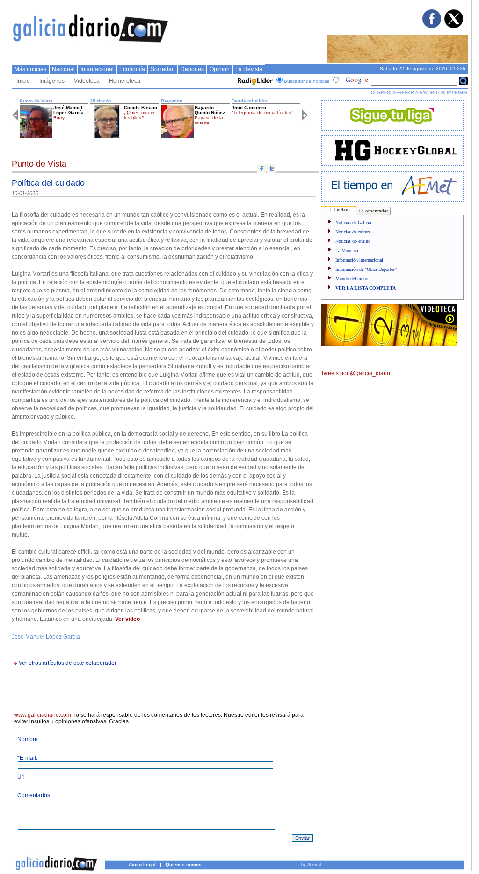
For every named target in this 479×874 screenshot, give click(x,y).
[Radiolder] (254, 81)
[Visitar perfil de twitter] (453, 26)
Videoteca (87, 81)
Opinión (220, 69)
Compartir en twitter (271, 168)
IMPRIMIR (457, 92)
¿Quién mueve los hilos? (140, 115)
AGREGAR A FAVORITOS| (418, 92)
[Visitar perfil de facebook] (431, 26)
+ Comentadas (373, 210)
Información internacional (359, 259)
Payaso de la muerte (209, 120)
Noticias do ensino (352, 241)
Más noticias (30, 69)
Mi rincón (100, 100)
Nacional (63, 69)
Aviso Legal (142, 864)
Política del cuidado (48, 183)
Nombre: (28, 739)
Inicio (23, 81)
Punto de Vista (36, 100)
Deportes (192, 69)
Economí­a (132, 69)
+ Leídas (338, 209)
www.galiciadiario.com (42, 715)
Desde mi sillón (249, 100)
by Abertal (311, 864)
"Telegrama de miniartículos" (262, 112)
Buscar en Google (463, 81)
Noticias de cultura (352, 231)
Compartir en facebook (261, 168)
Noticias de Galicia (353, 222)
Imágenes (52, 81)
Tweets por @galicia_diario (355, 373)
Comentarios (33, 795)
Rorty (59, 117)
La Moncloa (346, 250)
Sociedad (163, 69)
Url (21, 776)
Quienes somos (184, 864)
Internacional (97, 69)
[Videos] (389, 344)
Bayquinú (171, 100)
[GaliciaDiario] (91, 44)
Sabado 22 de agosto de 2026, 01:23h (422, 68)
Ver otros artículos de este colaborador (67, 663)
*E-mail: (27, 758)
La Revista (248, 69)
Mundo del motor (352, 278)
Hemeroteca (124, 81)
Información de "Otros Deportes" (366, 269)
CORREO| (381, 92)
